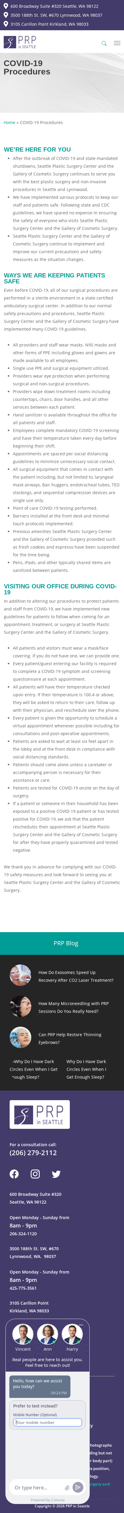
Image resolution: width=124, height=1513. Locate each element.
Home (9, 122)
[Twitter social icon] (56, 1174)
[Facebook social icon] (14, 1174)
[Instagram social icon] (35, 1174)
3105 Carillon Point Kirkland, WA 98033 (49, 24)
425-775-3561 (23, 1288)
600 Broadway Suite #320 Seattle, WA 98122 (54, 6)
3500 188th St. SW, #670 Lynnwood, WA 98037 (56, 15)
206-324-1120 (23, 1233)
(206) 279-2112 (33, 1152)
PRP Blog (65, 943)
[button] (117, 43)
